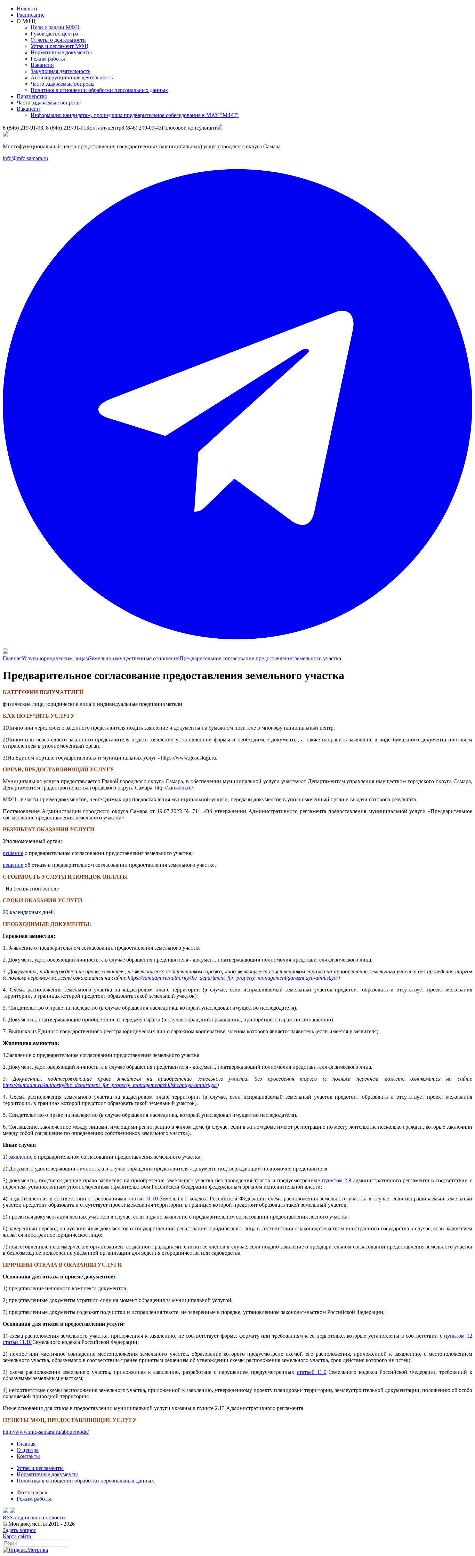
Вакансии (42, 65)
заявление (20, 1157)
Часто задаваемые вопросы (63, 84)
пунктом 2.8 (337, 1180)
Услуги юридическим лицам (55, 658)
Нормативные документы (61, 52)
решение (13, 853)
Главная (12, 658)
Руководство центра (54, 34)
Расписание (31, 15)
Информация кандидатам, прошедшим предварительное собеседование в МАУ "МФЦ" (135, 115)
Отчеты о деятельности (58, 40)
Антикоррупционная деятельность (72, 77)
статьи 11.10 (143, 1198)
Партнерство (32, 96)
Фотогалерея (32, 1492)
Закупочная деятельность (60, 71)
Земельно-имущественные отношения (134, 658)
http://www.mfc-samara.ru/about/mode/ (46, 1432)
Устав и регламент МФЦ (60, 46)
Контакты (28, 1456)
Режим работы (48, 59)
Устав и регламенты (40, 1468)
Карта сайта (17, 1536)
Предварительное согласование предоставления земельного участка (260, 658)
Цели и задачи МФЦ (55, 27)
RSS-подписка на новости (34, 1517)
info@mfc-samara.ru (25, 158)
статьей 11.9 (312, 1372)
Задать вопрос (19, 1530)
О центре (28, 1450)
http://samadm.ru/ (174, 788)
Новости (27, 8)
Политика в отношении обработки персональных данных (99, 90)
